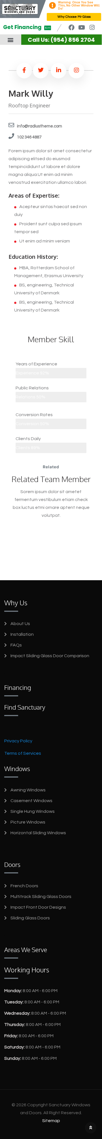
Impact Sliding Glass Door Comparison (49, 656)
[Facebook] (71, 27)
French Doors (24, 886)
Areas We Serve (25, 949)
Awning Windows (28, 790)
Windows (17, 768)
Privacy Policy (18, 741)
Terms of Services (22, 753)
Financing (17, 687)
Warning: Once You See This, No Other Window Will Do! (79, 5)
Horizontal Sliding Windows (38, 833)
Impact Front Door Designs (38, 907)
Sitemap (51, 1120)
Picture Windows (27, 822)
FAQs (16, 645)
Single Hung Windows (32, 811)
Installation (22, 634)
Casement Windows (31, 800)
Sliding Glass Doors (30, 918)
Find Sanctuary (24, 707)
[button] (10, 39)
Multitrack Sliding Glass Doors (40, 896)
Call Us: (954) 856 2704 (61, 40)
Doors (12, 864)
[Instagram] (92, 27)
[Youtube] (82, 27)
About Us (20, 623)
